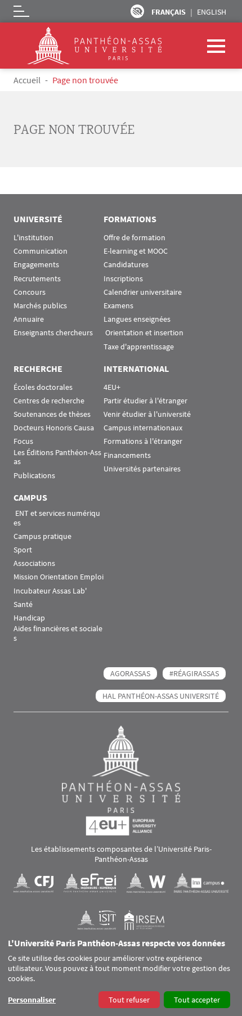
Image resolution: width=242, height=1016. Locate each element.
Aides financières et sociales (58, 633)
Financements (127, 455)
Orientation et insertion (143, 333)
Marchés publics (40, 306)
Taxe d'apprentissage (139, 347)
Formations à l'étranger (143, 441)
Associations (34, 563)
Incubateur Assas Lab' (50, 591)
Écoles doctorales (43, 387)
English (211, 12)
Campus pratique (42, 536)
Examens (118, 306)
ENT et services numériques (57, 518)
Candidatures (126, 264)
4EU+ (112, 387)
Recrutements (37, 279)
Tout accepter (197, 1000)
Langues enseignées (137, 319)
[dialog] (121, 974)
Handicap (29, 618)
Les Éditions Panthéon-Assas (57, 457)
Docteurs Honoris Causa (54, 428)
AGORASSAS (130, 673)
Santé (23, 604)
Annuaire (29, 319)
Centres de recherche (49, 401)
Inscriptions (123, 279)
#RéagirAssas (194, 673)
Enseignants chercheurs (53, 333)
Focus (23, 441)
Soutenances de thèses (52, 414)
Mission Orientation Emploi (59, 577)
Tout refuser (129, 1000)
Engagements (36, 264)
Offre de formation (134, 237)
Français (168, 12)
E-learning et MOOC (136, 251)
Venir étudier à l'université (147, 414)
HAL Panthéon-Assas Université (160, 696)
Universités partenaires (142, 469)
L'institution (33, 237)
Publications (34, 475)
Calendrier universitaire (143, 292)
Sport (23, 550)
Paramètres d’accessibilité (137, 11)
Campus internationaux (143, 428)
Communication (41, 251)
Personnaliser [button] (32, 1000)
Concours (30, 292)
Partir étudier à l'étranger (145, 401)
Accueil (27, 80)
